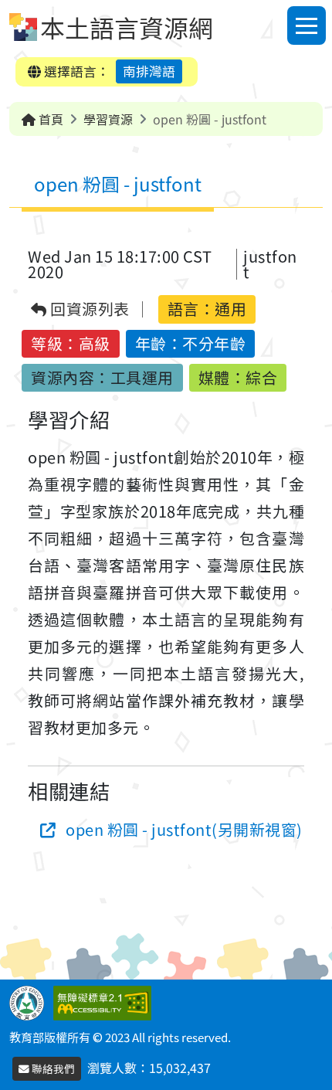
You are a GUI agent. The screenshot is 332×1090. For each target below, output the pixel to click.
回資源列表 (88, 309)
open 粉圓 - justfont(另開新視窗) (184, 829)
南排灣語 (149, 71)
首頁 (49, 119)
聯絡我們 (52, 1068)
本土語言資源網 (126, 27)
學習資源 (108, 119)
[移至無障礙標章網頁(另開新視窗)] (105, 1001)
